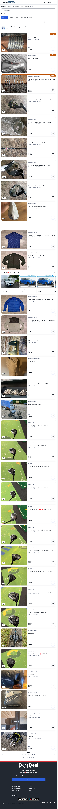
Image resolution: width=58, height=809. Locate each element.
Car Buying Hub (16, 786)
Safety (31, 790)
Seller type (23, 17)
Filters (5, 17)
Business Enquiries (16, 788)
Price (17, 17)
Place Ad (49, 2)
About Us (14, 784)
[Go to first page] (2, 754)
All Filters (29, 17)
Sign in (28, 779)
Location (11, 17)
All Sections (16, 6)
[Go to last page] (54, 754)
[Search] (3, 10)
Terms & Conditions (21, 803)
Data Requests (15, 793)
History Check (15, 790)
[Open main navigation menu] (54, 2)
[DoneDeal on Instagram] (40, 775)
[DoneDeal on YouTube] (28, 775)
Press (30, 784)
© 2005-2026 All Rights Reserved (47, 802)
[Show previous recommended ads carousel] (52, 273)
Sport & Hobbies (25, 6)
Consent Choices (33, 793)
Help (30, 786)
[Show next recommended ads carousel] (54, 273)
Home (9, 6)
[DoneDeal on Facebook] (16, 775)
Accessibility (15, 795)
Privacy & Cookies (10, 803)
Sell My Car (32, 788)
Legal (3, 803)
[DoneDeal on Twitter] (22, 775)
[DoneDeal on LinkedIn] (34, 775)
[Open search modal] (44, 2)
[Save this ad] (53, 49)
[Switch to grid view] (44, 22)
